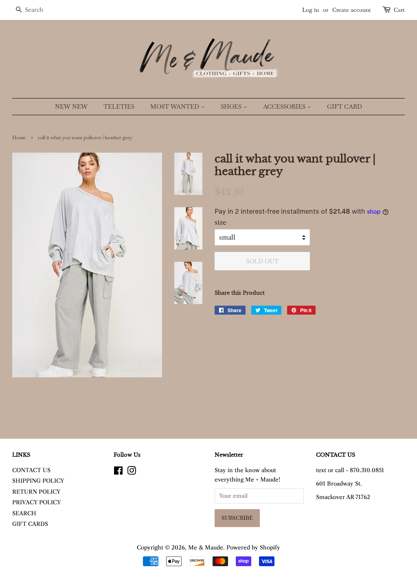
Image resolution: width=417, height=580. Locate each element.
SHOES (232, 106)
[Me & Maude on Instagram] (131, 472)
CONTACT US (31, 470)
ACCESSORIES (285, 106)
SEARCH (24, 513)
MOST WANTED (175, 106)
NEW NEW (71, 106)
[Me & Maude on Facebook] (118, 472)
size (220, 222)
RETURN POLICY (36, 491)
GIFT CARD (344, 106)
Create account (351, 9)
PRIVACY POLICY (36, 502)
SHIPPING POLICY (38, 480)
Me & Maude (205, 547)
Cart (399, 9)
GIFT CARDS (30, 524)
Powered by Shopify (253, 547)
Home (19, 137)
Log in (310, 9)
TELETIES (118, 106)
